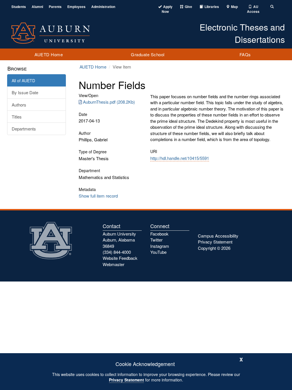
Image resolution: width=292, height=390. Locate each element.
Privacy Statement (126, 380)
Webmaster (113, 264)
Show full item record (98, 196)
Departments (24, 129)
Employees (76, 6)
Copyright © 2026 (214, 248)
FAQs (245, 54)
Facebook (159, 234)
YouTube (158, 252)
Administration (103, 6)
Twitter (156, 240)
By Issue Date (25, 92)
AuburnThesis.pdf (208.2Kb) (109, 102)
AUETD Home (49, 54)
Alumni (37, 6)
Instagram (159, 246)
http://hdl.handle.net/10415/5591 (179, 158)
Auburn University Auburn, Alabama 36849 (119, 240)
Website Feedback (120, 258)
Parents (55, 6)
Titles (17, 117)
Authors (19, 105)
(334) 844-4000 (117, 252)
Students (18, 6)
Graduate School (148, 54)
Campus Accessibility (218, 236)
